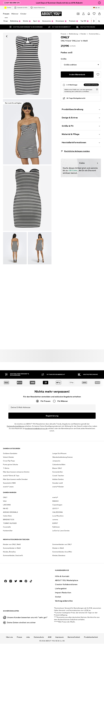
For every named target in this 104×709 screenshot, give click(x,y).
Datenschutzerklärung (15, 426)
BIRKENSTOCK (8, 519)
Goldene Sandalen (10, 453)
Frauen (6, 14)
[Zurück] (6, 36)
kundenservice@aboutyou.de (36, 428)
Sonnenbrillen (57, 472)
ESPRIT (55, 523)
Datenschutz (39, 637)
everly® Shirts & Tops (11, 476)
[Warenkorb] (99, 13)
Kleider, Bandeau (58, 555)
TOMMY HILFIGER (10, 523)
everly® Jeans (8, 487)
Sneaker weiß (57, 483)
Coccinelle (7, 527)
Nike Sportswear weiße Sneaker (15, 479)
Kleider (83, 34)
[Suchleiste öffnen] (98, 21)
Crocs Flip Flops (9, 461)
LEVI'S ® (55, 508)
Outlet (9, 7)
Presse (19, 637)
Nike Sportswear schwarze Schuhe (16, 472)
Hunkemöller (8, 531)
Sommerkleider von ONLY (62, 544)
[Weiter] (94, 21)
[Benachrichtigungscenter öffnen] (88, 14)
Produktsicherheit (91, 637)
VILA (4, 501)
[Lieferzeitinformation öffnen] (97, 89)
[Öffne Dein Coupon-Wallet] (78, 13)
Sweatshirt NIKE (9, 483)
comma (55, 519)
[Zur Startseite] (17, 571)
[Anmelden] (83, 13)
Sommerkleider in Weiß (12, 548)
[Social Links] (5, 581)
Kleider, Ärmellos (9, 552)
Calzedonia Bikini (58, 464)
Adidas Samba (58, 479)
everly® (55, 497)
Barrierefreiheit (74, 637)
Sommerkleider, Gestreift (13, 555)
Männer (14, 14)
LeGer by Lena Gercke (61, 531)
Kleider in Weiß (58, 548)
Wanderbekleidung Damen (62, 457)
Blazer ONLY (57, 468)
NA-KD (5, 508)
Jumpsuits (56, 461)
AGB (49, 637)
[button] (81, 64)
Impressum (59, 637)
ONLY (5, 497)
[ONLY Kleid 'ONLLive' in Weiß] (27, 198)
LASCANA (7, 505)
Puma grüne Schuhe (10, 464)
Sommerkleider (95, 34)
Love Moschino (58, 516)
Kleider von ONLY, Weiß (12, 544)
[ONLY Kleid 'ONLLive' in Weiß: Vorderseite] (27, 65)
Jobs (28, 637)
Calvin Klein (7, 516)
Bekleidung (73, 34)
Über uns (9, 637)
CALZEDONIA (57, 512)
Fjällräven (56, 527)
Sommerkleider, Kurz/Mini (62, 552)
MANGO (55, 501)
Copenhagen (57, 505)
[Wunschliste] (94, 13)
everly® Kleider (58, 487)
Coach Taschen (58, 476)
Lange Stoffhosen (59, 453)
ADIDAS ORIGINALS (10, 512)
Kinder (23, 14)
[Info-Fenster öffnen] (99, 2)
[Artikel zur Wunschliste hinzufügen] (98, 74)
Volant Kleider (8, 457)
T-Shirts (6, 468)
